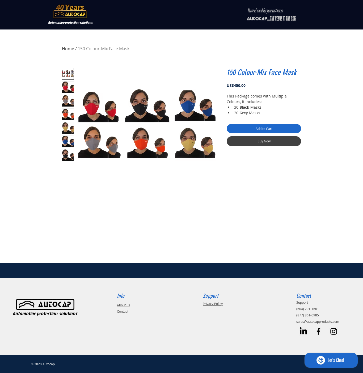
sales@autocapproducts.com (317, 321)
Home (68, 49)
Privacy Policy (213, 304)
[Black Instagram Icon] (333, 331)
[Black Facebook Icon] (318, 331)
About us (123, 305)
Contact (122, 311)
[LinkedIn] (303, 331)
